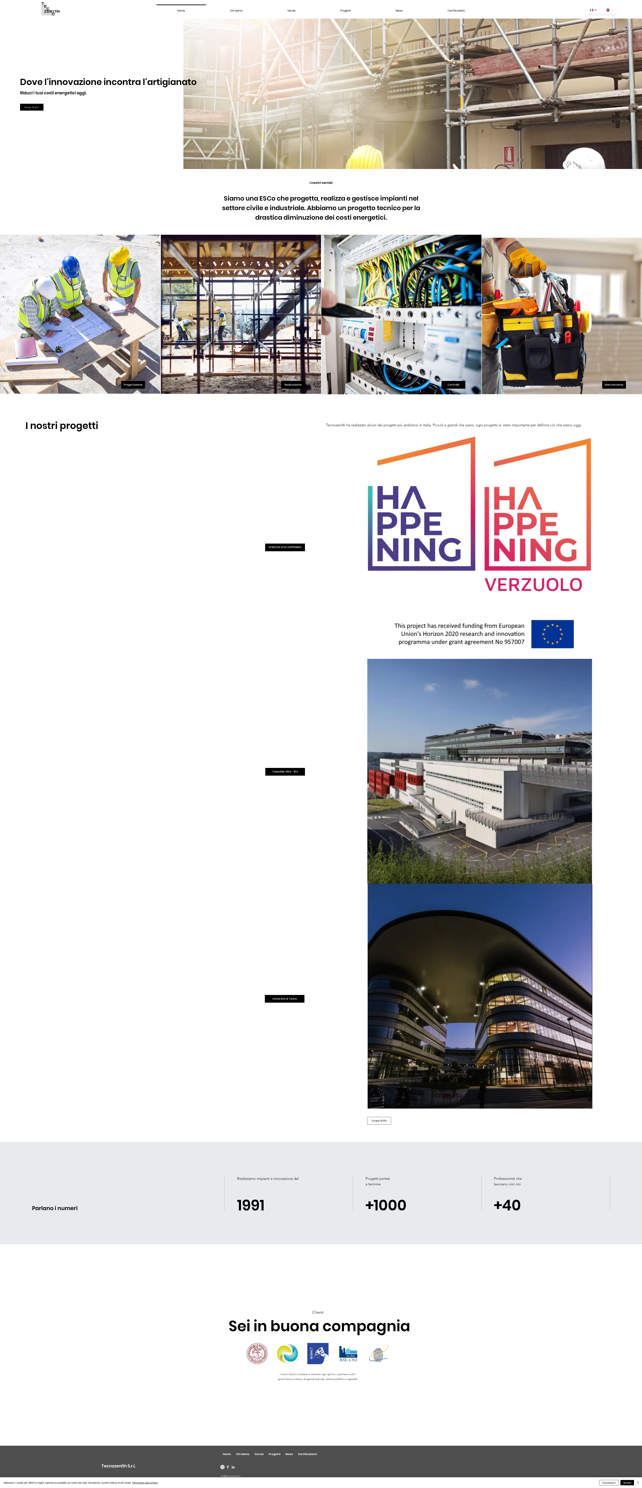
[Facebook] (228, 1467)
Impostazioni (609, 1482)
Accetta (627, 1482)
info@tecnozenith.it (230, 1475)
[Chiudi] (638, 1482)
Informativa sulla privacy (145, 1482)
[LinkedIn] (233, 1467)
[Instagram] (222, 1467)
